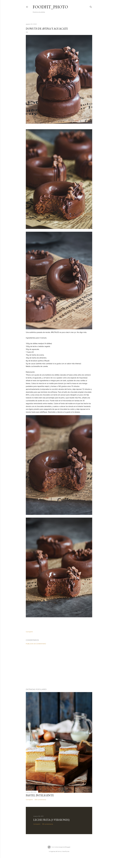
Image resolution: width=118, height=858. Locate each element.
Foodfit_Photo (50, 7)
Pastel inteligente (40, 795)
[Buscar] (90, 6)
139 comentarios (47, 824)
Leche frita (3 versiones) (51, 820)
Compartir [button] (29, 632)
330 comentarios (40, 799)
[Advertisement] (59, 666)
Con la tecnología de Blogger (60, 847)
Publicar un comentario (36, 644)
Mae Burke (65, 851)
